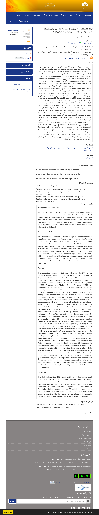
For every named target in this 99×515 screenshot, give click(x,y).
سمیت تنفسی (78, 147)
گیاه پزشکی (89, 157)
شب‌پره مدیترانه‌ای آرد (54, 147)
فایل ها (26, 48)
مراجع (87, 412)
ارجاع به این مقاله (23, 71)
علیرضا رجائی (73, 43)
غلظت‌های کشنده (87, 150)
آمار (27, 78)
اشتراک (12, 501)
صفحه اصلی (87, 15)
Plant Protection (61, 483)
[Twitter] (82, 508)
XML (28, 53)
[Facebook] (88, 508)
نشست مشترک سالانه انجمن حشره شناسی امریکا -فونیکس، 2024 (69, 466)
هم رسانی (25, 65)
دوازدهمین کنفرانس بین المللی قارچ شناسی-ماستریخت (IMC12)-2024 (63, 462)
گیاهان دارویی (88, 147)
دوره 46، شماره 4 (13, 30)
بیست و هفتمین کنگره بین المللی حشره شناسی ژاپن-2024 (72, 469)
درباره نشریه (86, 434)
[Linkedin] (77, 508)
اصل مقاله (22, 58)
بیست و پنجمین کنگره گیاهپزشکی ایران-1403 (76, 459)
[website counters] (82, 476)
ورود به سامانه (25, 21)
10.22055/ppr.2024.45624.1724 (77, 58)
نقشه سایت (87, 448)
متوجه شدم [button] (8, 512)
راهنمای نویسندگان (51, 15)
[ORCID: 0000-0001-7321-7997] (81, 43)
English (11, 21)
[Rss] (73, 508)
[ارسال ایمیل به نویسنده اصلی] (82, 43)
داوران (27, 15)
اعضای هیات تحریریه (84, 438)
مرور (78, 15)
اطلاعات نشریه (67, 15)
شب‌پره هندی (67, 147)
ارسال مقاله (36, 15)
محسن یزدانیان (88, 43)
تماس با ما (18, 15)
